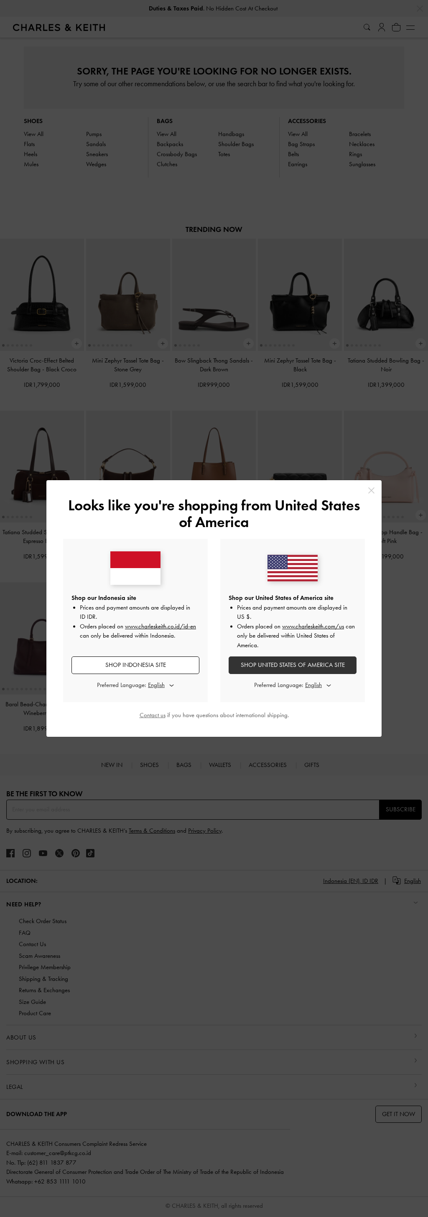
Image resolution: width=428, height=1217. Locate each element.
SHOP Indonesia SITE (135, 665)
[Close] (371, 490)
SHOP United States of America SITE (293, 665)
